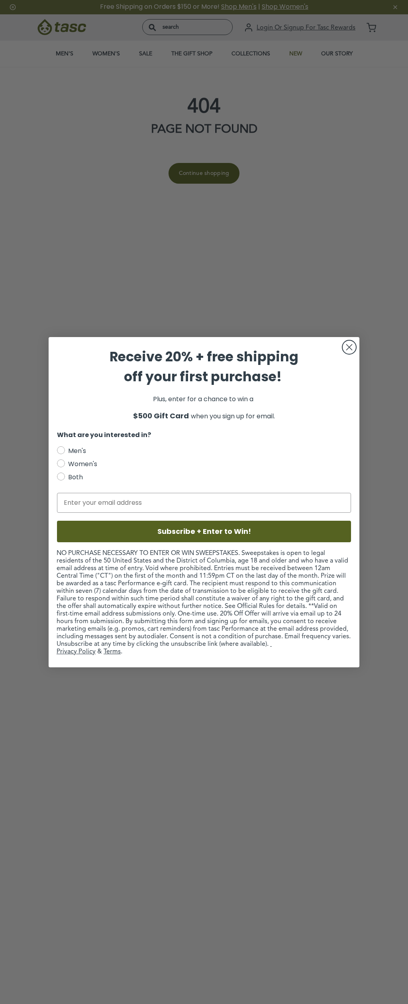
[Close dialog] (349, 347)
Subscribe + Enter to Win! (204, 531)
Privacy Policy (76, 652)
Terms (112, 652)
